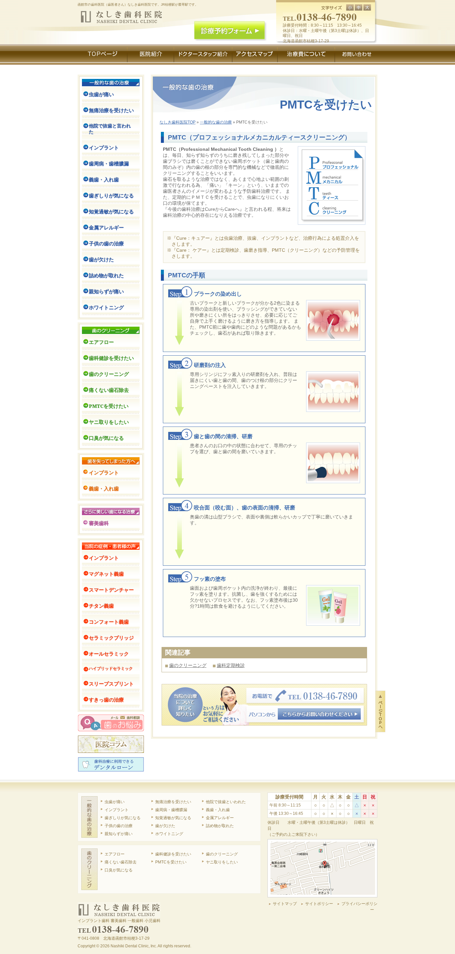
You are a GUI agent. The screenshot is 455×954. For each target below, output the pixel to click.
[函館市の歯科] (122, 13)
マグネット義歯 (106, 573)
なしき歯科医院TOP (178, 122)
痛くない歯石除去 (109, 390)
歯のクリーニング (188, 665)
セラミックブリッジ (111, 637)
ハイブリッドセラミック (111, 668)
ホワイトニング (106, 307)
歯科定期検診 (231, 665)
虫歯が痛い (101, 94)
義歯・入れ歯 (104, 179)
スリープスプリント (111, 683)
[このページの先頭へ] (380, 693)
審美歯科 (99, 523)
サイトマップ (285, 903)
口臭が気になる (106, 438)
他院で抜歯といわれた (226, 801)
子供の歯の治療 (106, 243)
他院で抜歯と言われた (110, 129)
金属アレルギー (106, 227)
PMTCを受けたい (109, 406)
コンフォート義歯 (109, 621)
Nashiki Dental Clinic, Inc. (134, 946)
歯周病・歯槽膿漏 (109, 163)
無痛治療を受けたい (111, 110)
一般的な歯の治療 (216, 122)
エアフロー (101, 342)
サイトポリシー (319, 903)
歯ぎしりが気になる (111, 195)
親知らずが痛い (106, 291)
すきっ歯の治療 (106, 699)
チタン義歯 (101, 605)
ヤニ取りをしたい (109, 422)
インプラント (104, 147)
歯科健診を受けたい (111, 358)
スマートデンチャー (111, 589)
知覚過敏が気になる (111, 211)
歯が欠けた (101, 259)
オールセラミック (109, 653)
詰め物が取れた (106, 275)
